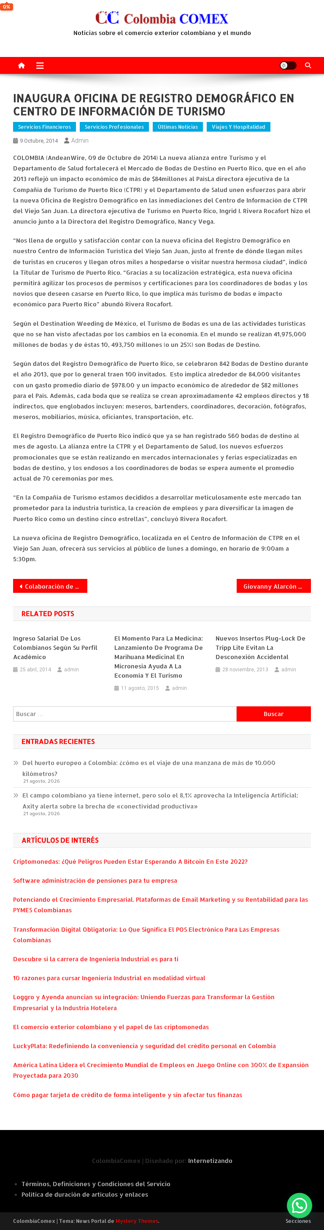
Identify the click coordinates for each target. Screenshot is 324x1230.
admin (80, 140)
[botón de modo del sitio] (288, 65)
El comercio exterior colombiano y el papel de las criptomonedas (111, 1026)
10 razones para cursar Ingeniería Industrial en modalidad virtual (109, 977)
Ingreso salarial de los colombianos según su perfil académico (55, 647)
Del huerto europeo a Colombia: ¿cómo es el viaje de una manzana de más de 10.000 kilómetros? (148, 768)
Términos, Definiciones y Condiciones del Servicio (96, 1183)
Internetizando (210, 1160)
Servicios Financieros (44, 127)
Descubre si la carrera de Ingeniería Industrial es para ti (95, 958)
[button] (299, 1205)
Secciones (298, 1221)
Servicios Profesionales (114, 127)
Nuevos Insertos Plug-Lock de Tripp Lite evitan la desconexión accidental (260, 647)
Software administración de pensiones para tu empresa (95, 880)
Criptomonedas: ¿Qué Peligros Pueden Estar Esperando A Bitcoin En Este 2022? (130, 861)
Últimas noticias (178, 127)
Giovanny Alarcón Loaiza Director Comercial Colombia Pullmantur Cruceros (277, 586)
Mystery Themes (137, 1221)
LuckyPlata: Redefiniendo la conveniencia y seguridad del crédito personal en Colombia (144, 1045)
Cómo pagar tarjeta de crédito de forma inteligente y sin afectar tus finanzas (127, 1094)
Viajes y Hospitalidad (238, 127)
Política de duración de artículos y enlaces (85, 1194)
